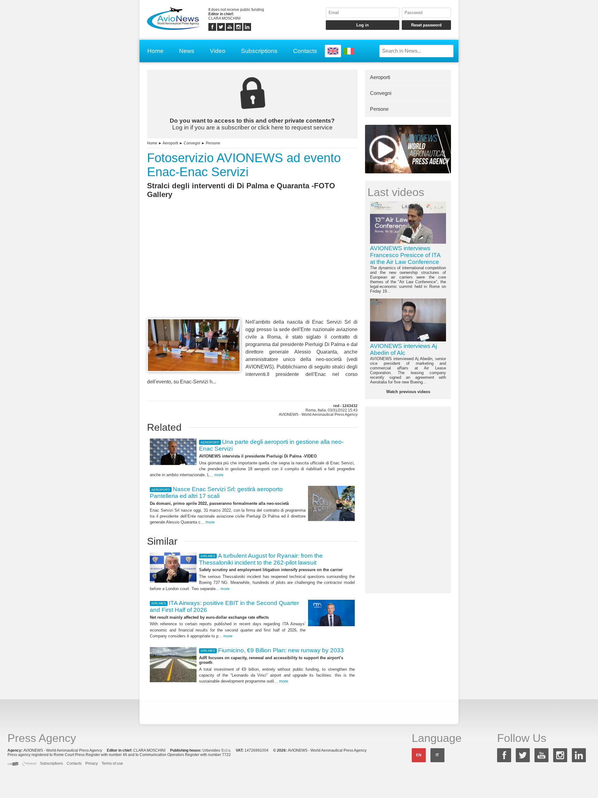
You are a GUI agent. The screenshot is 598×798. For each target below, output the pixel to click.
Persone (213, 143)
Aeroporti (170, 143)
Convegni (192, 143)
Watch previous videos (408, 391)
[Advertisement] (252, 269)
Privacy (91, 763)
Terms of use (112, 763)
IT (437, 755)
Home (155, 51)
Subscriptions (259, 51)
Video (217, 51)
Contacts (305, 51)
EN (418, 755)
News (186, 51)
